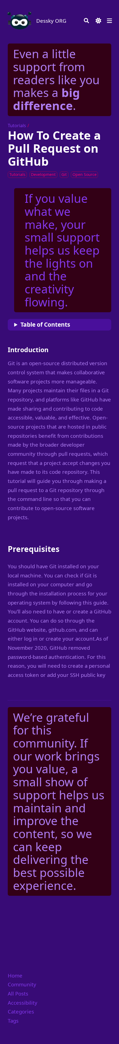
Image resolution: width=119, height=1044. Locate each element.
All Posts (18, 993)
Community (22, 984)
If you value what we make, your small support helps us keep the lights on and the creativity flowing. (62, 249)
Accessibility (22, 1002)
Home (15, 975)
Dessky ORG (51, 20)
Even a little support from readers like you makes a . (56, 79)
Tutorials (17, 125)
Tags (13, 1020)
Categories (21, 1011)
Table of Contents (45, 324)
